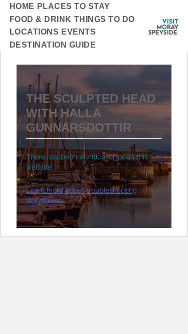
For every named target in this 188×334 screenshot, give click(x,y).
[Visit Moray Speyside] (163, 27)
